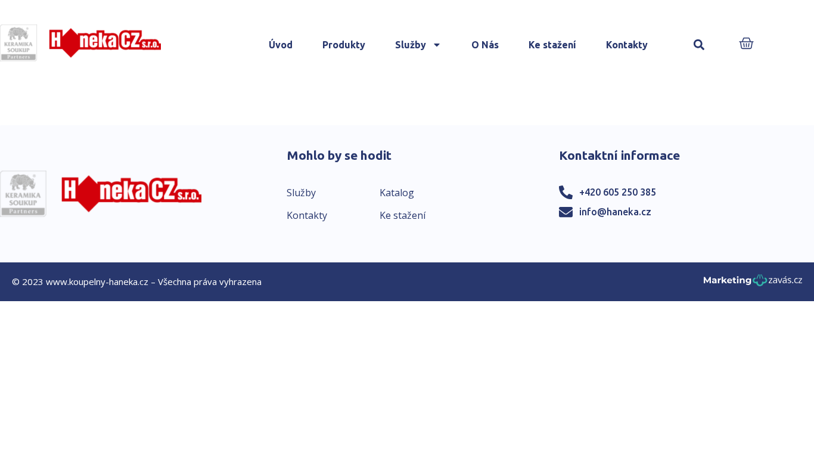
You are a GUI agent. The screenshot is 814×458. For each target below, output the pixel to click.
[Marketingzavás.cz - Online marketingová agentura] (753, 283)
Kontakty (627, 44)
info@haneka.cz (615, 211)
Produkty (343, 44)
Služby (410, 44)
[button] (699, 45)
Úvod (281, 44)
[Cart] (746, 44)
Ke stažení (552, 44)
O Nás (485, 44)
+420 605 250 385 (617, 192)
